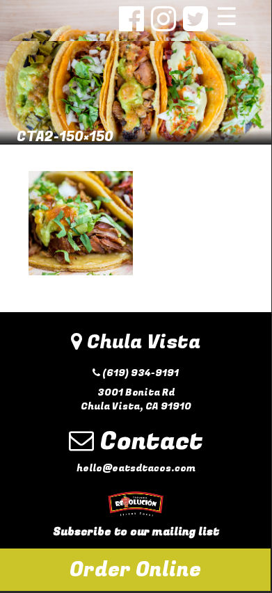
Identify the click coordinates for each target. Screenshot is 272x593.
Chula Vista (141, 342)
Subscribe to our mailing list (136, 532)
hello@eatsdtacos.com (136, 468)
